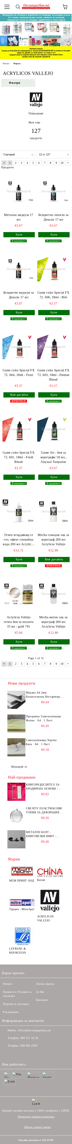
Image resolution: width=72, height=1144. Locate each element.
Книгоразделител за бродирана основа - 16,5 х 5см (42, 787)
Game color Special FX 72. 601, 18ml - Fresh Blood (19, 457)
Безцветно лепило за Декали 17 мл (53, 217)
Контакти (42, 1000)
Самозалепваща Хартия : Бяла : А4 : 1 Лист (42, 742)
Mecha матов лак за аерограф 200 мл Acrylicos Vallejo (53, 621)
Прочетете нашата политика (36, 1116)
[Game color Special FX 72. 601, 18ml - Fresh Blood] (18, 429)
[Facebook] (7, 1054)
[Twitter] (16, 1054)
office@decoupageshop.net (34, 1030)
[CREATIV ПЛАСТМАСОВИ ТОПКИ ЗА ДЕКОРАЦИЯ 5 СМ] (16, 815)
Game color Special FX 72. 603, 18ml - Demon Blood (53, 375)
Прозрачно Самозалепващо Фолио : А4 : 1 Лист (43, 718)
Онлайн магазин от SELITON (36, 1140)
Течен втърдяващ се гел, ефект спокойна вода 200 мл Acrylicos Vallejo (18, 540)
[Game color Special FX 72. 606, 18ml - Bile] (53, 269)
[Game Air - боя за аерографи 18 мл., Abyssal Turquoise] (53, 429)
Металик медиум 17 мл (18, 217)
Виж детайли (19, 394)
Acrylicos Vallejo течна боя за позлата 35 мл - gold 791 (18, 621)
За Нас (40, 991)
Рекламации (11, 1012)
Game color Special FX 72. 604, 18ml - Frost (19, 373)
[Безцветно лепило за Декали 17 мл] (53, 191)
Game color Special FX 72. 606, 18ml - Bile (53, 295)
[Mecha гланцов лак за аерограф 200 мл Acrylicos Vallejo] (53, 511)
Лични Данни (45, 983)
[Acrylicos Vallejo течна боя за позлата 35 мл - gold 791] (18, 593)
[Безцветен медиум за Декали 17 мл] (18, 269)
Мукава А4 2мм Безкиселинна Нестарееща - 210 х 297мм (44, 695)
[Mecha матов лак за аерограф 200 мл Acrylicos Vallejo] (53, 593)
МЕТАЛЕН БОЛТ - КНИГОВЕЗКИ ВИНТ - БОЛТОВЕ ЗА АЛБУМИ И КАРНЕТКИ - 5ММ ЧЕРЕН (44, 834)
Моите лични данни (37, 1127)
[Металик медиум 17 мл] (18, 191)
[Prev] (6, 30)
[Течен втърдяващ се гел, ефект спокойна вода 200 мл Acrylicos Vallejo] (18, 511)
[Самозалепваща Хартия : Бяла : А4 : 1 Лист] (16, 747)
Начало (6, 63)
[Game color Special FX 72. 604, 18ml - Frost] (18, 347)
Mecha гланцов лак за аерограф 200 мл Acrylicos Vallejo (53, 539)
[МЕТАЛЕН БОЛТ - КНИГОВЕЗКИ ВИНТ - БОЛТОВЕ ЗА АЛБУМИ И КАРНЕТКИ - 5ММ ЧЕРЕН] (16, 839)
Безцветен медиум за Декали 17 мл (18, 295)
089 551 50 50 (29, 1038)
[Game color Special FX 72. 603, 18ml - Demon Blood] (53, 347)
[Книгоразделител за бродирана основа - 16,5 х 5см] (16, 792)
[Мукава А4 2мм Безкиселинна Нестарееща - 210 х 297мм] (16, 700)
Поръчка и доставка (16, 1004)
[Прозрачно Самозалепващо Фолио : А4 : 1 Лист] (16, 723)
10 (62, 162)
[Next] (65, 30)
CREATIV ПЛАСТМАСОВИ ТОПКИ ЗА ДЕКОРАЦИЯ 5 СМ (44, 811)
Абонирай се (19, 766)
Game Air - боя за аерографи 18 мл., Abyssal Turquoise (53, 457)
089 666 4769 (28, 1045)
